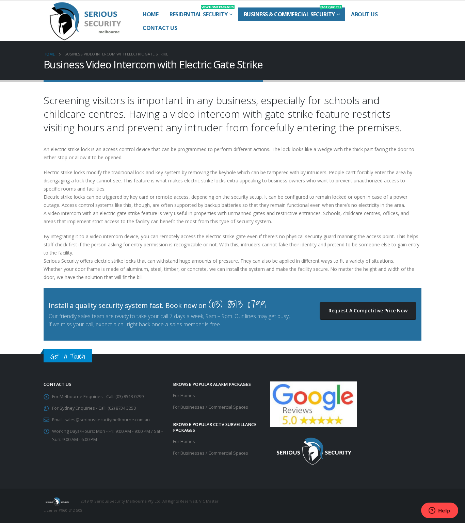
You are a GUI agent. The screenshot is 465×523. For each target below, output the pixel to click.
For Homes (184, 395)
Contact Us (160, 28)
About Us (364, 14)
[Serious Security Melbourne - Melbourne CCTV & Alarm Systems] (85, 21)
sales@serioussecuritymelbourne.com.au (107, 420)
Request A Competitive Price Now (367, 310)
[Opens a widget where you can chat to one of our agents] (439, 511)
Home (150, 14)
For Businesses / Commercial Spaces (210, 407)
